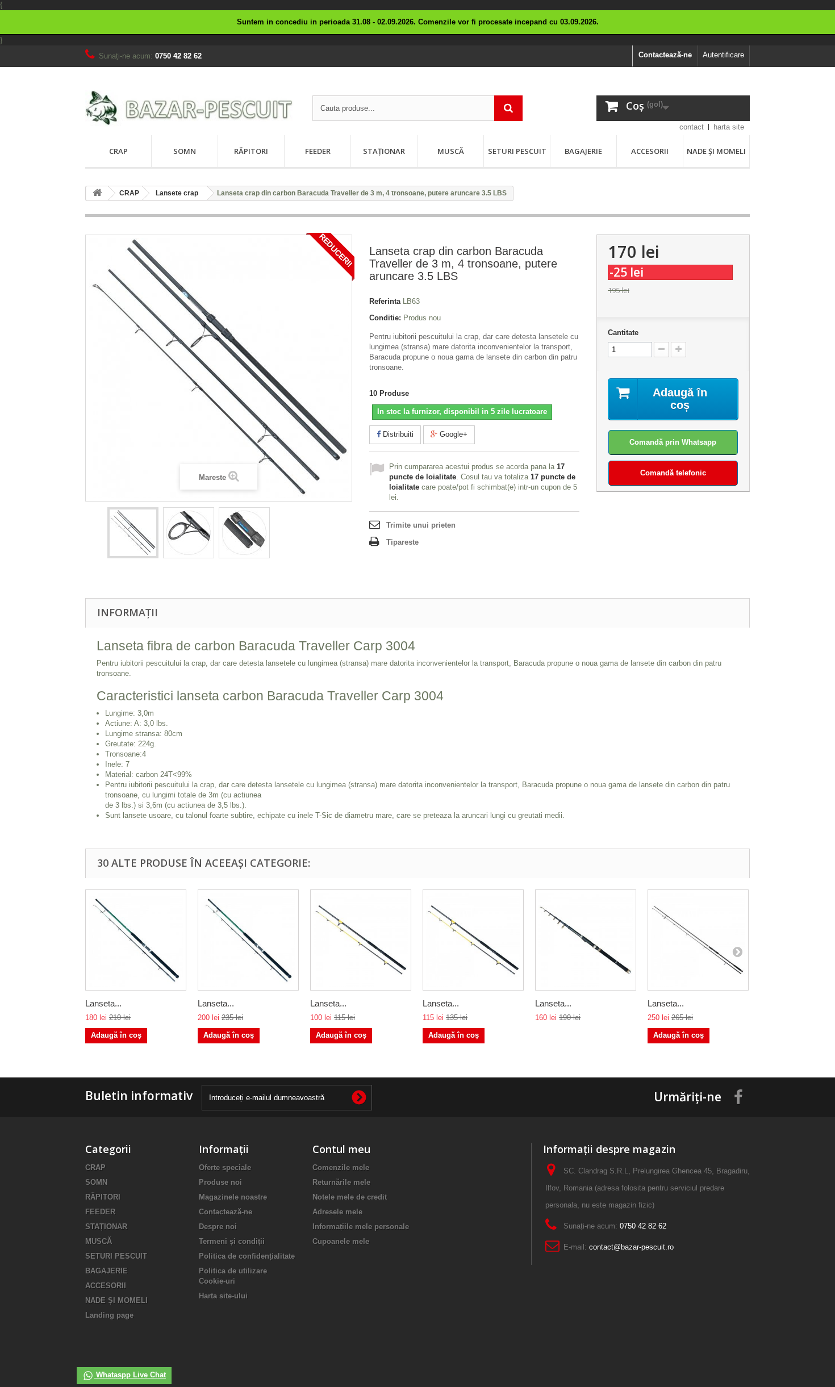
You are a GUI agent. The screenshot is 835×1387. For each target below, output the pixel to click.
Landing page (109, 1315)
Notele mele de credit (349, 1197)
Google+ (452, 434)
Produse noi (220, 1182)
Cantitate (623, 332)
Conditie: (385, 318)
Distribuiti (397, 434)
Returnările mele (341, 1182)
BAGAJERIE (583, 151)
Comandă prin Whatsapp (672, 442)
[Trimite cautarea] (508, 108)
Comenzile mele (340, 1167)
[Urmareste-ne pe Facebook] (738, 1096)
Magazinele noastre (233, 1197)
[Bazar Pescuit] (190, 108)
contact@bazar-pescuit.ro (631, 1247)
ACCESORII (650, 151)
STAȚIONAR (384, 151)
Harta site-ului (223, 1296)
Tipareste (402, 542)
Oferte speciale (225, 1167)
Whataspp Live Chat (130, 1375)
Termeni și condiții (232, 1241)
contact (691, 127)
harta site (728, 127)
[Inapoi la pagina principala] (97, 193)
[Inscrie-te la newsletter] (359, 1097)
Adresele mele (337, 1212)
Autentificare (723, 55)
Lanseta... (103, 1003)
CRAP (118, 151)
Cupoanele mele (340, 1241)
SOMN (184, 151)
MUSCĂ (450, 151)
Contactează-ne (665, 55)
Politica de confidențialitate (247, 1256)
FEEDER (318, 151)
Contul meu (341, 1149)
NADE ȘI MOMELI (716, 151)
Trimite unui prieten (421, 525)
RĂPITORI (251, 151)
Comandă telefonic (673, 473)
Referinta (384, 301)
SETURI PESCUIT (517, 151)
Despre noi (218, 1226)
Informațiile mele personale (360, 1226)
